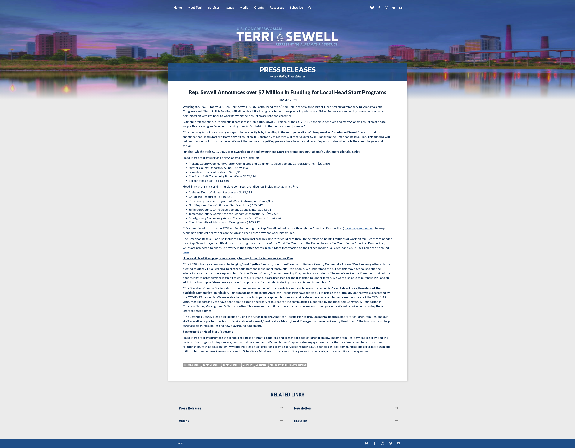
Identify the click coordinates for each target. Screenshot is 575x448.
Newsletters (303, 408)
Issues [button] (230, 7)
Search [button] (309, 7)
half (270, 247)
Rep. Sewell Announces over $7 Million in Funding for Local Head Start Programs (287, 92)
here (186, 252)
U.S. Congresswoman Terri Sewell (287, 37)
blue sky (372, 8)
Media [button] (244, 7)
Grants (259, 7)
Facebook (379, 8)
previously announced (358, 228)
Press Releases (296, 76)
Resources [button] (277, 7)
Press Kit (300, 421)
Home (273, 76)
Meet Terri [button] (195, 7)
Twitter (393, 8)
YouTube (400, 8)
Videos (184, 421)
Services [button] (214, 7)
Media (282, 76)
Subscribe (296, 7)
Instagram (386, 8)
